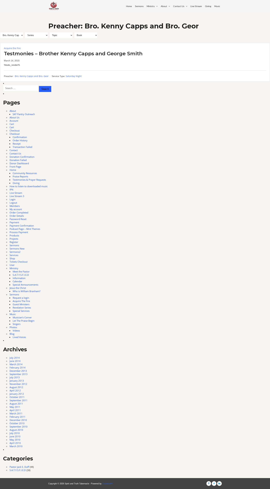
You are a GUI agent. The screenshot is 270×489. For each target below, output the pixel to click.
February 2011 (17, 416)
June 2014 (15, 361)
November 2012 (18, 383)
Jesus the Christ (18, 287)
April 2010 (15, 443)
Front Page (15, 166)
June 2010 (15, 436)
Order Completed (19, 212)
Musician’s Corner (22, 317)
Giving (208, 6)
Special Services (21, 310)
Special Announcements (25, 284)
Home (129, 6)
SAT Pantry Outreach (24, 114)
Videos (16, 330)
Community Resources (25, 173)
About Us (14, 117)
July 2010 (15, 433)
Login (12, 199)
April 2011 (15, 410)
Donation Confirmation (22, 156)
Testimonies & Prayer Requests (29, 179)
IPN (11, 189)
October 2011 (17, 397)
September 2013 (19, 374)
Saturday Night (74, 76)
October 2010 (17, 423)
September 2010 (19, 426)
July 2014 (15, 357)
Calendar (17, 281)
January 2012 (17, 393)
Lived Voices (19, 337)
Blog (12, 333)
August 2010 (16, 429)
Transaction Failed (22, 146)
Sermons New (17, 248)
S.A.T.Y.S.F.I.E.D (21, 274)
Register (14, 242)
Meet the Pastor (21, 271)
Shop (12, 258)
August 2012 (16, 387)
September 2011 (19, 400)
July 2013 (15, 377)
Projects (14, 238)
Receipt (16, 143)
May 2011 (15, 406)
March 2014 (16, 364)
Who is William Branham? (26, 291)
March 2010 (16, 446)
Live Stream (196, 6)
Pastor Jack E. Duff (19, 466)
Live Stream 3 (17, 196)
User (12, 265)
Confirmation (20, 137)
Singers (16, 324)
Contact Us (178, 6)
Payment (14, 222)
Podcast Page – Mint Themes (25, 228)
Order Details (17, 215)
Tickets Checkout (19, 261)
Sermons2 (15, 251)
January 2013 (17, 380)
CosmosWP (107, 483)
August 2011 (16, 403)
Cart (12, 124)
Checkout (15, 130)
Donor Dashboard (19, 163)
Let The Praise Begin (23, 320)
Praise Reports (20, 176)
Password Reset (18, 219)
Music (217, 6)
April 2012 (15, 390)
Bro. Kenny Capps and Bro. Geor (32, 76)
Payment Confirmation (22, 225)
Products (14, 235)
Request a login (21, 297)
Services (14, 255)
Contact (14, 150)
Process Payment (19, 232)
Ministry (151, 6)
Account (14, 120)
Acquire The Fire (21, 301)
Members (15, 205)
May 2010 (15, 439)
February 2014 (17, 367)
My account (16, 209)
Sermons (139, 6)
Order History (20, 140)
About (164, 6)
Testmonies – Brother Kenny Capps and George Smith (73, 53)
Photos (13, 327)
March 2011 (16, 413)
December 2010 (18, 420)
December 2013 (18, 370)
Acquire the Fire (12, 48)
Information (19, 278)
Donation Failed (18, 160)
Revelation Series (22, 307)
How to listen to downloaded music (29, 186)
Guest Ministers (21, 304)
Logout (13, 202)
